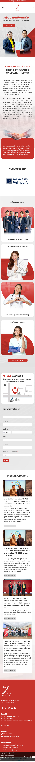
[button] (33, 7)
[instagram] (8, 708)
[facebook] (2, 708)
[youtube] (11, 708)
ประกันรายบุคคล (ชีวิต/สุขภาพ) (17, 315)
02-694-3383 (7, 734)
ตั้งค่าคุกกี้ (26, 757)
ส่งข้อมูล (6, 460)
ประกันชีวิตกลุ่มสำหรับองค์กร (17, 239)
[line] (15, 708)
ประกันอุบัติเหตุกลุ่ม (17, 322)
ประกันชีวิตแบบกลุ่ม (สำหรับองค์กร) (13, 745)
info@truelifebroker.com (11, 736)
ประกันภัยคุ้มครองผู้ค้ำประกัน (17, 247)
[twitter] (5, 708)
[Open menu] (2, 7)
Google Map (5, 725)
